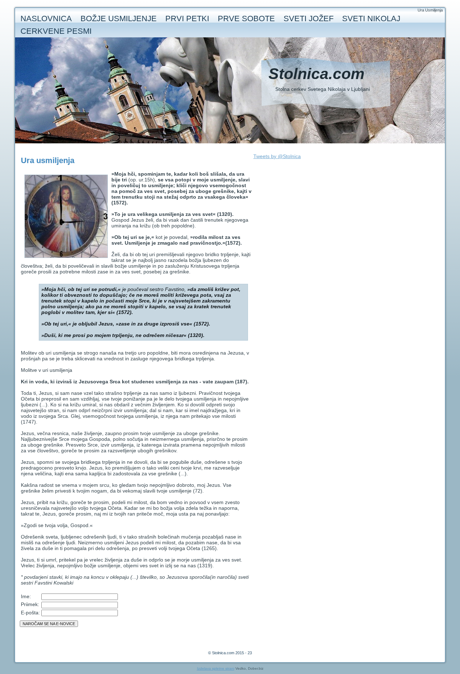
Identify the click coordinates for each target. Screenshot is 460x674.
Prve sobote (246, 18)
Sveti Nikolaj (371, 18)
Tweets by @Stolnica (277, 156)
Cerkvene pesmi (56, 31)
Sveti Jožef (309, 18)
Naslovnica (46, 18)
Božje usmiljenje (118, 18)
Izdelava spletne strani (215, 668)
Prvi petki (187, 18)
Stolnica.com (316, 73)
